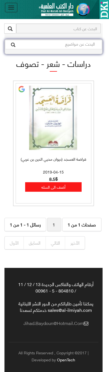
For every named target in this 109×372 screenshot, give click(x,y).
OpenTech (66, 359)
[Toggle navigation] (11, 7)
